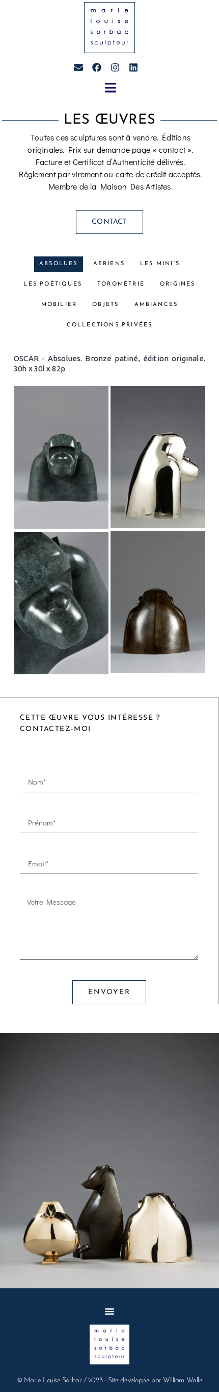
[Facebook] (97, 67)
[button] (111, 87)
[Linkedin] (133, 67)
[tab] (58, 264)
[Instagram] (115, 67)
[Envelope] (78, 67)
